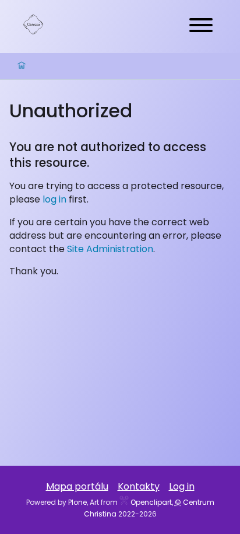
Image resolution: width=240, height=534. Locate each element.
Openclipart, (151, 502)
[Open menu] (201, 26)
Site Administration (110, 249)
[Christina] (33, 24)
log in (54, 199)
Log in (182, 486)
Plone (77, 502)
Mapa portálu (77, 486)
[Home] (21, 66)
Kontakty (139, 486)
